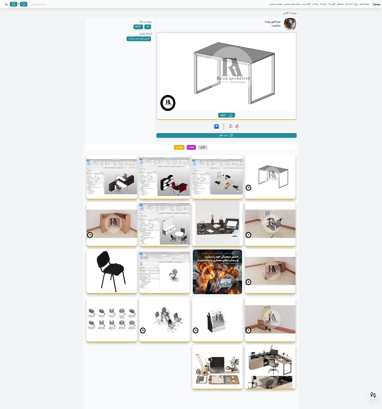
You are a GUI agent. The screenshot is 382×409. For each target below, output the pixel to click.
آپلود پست (306, 4)
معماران (340, 4)
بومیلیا (294, 13)
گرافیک (191, 147)
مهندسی (179, 147)
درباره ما (323, 4)
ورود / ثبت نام (351, 4)
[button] (373, 395)
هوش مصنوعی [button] (275, 4)
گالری (285, 13)
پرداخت (315, 4)
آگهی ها (332, 4)
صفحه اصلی (364, 4)
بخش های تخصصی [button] (292, 4)
